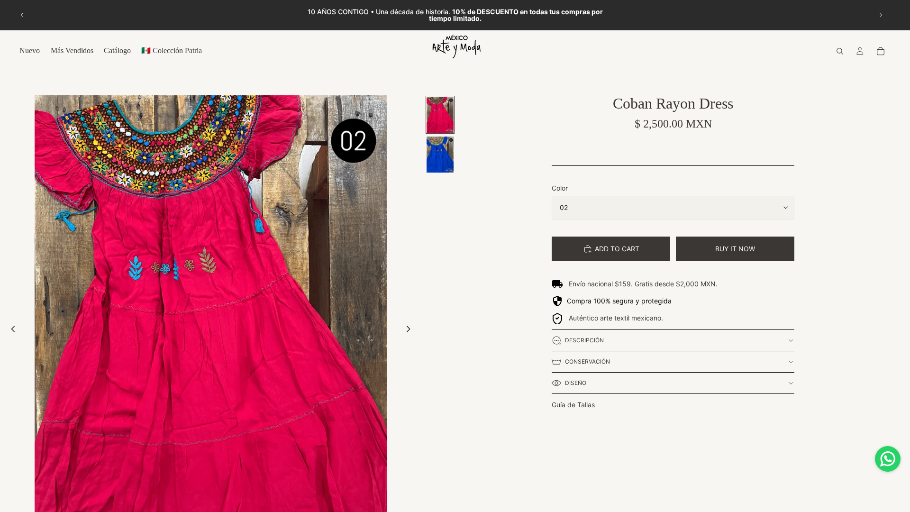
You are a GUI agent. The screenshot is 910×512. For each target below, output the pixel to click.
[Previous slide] (22, 15)
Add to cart (617, 249)
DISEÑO (575, 382)
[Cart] (880, 51)
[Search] (839, 51)
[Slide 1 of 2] (440, 115)
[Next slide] (880, 15)
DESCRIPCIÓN (584, 340)
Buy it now (735, 249)
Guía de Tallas (573, 405)
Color (560, 188)
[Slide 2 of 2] (440, 155)
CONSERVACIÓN (587, 361)
